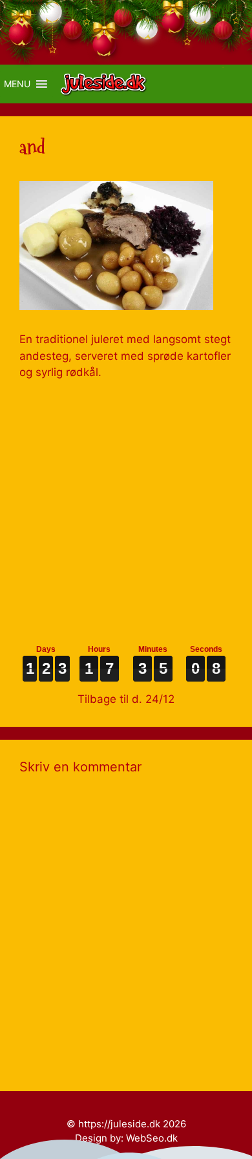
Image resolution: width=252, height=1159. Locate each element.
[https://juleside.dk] (106, 84)
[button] (17, 84)
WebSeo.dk (152, 1138)
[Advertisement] (126, 507)
